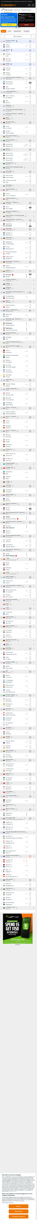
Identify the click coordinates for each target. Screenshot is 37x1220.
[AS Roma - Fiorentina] (18, 59)
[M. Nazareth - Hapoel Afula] (18, 403)
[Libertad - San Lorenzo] (18, 595)
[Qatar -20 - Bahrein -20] (18, 846)
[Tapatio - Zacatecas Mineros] (18, 517)
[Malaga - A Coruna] (18, 73)
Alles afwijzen (18, 1211)
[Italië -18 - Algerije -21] (18, 870)
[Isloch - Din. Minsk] (18, 127)
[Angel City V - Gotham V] (18, 814)
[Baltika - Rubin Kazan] (18, 667)
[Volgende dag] (33, 36)
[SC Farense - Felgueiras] (18, 631)
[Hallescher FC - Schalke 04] (18, 257)
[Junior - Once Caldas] (18, 207)
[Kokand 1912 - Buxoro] (18, 581)
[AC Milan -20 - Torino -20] (18, 459)
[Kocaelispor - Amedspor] (18, 778)
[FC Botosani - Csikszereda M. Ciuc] (18, 653)
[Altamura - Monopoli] (18, 435)
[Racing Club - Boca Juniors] (18, 82)
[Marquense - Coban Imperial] (18, 324)
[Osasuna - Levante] (18, 68)
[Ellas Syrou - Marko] (18, 315)
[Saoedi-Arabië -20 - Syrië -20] (18, 851)
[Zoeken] (29, 5)
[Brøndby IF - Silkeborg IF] (18, 233)
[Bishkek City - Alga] (18, 472)
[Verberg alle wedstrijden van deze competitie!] (34, 41)
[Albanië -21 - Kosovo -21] (18, 865)
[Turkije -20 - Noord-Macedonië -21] (18, 875)
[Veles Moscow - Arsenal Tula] (18, 686)
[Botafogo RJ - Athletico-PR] (18, 145)
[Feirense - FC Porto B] (18, 636)
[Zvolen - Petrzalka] (18, 732)
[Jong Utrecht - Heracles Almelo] (18, 545)
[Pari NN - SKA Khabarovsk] (18, 691)
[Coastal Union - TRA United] (18, 769)
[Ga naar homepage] (10, 5)
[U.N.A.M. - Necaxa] (18, 508)
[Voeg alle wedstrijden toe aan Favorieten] (1, 41)
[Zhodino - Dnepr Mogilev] (18, 132)
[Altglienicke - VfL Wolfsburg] (18, 242)
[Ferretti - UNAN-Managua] (18, 554)
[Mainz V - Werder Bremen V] (18, 266)
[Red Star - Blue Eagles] (18, 755)
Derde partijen (12, 1191)
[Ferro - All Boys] (18, 101)
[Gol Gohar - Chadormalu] (18, 371)
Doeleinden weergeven (18, 1216)
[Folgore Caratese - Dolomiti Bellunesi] (18, 412)
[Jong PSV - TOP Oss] (18, 540)
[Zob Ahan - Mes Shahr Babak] (18, 366)
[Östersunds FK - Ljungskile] (18, 893)
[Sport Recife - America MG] (18, 159)
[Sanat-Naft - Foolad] (18, 375)
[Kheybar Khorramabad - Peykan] (18, 356)
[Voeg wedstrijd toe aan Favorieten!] (1, 45)
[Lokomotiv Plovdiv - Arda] (18, 181)
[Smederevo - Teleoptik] (18, 718)
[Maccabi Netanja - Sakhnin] (18, 384)
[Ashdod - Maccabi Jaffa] (18, 393)
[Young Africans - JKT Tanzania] (18, 764)
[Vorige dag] (2, 36)
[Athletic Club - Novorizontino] (18, 154)
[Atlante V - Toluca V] (18, 531)
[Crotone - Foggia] (18, 440)
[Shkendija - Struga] (18, 568)
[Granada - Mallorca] (18, 746)
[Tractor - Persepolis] (18, 351)
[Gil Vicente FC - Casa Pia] (18, 622)
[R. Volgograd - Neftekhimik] (18, 681)
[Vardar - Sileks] (18, 563)
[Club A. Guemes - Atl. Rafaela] (18, 96)
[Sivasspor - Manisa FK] (18, 787)
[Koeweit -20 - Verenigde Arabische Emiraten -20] (18, 837)
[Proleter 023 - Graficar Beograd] (18, 714)
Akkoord (18, 1206)
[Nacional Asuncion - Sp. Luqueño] (18, 590)
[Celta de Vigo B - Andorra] (18, 741)
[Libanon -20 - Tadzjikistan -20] (18, 842)
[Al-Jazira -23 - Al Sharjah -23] (18, 823)
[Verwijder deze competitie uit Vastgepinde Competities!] (16, 41)
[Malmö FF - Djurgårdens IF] (18, 884)
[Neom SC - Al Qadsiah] (18, 700)
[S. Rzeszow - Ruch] (18, 613)
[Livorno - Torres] (18, 421)
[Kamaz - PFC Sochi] (18, 676)
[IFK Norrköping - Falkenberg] (18, 903)
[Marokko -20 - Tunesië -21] (18, 860)
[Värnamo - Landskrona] (18, 898)
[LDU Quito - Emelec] (18, 275)
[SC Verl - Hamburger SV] (18, 247)
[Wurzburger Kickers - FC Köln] (18, 252)
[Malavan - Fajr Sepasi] (18, 361)
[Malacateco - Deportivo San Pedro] (18, 329)
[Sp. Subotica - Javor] (18, 723)
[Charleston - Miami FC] (18, 801)
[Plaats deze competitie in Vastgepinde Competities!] (23, 78)
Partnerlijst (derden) (7, 1202)
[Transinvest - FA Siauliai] (18, 490)
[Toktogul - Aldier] (18, 477)
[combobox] (18, 36)
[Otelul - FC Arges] (18, 658)
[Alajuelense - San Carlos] (18, 224)
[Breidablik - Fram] (18, 338)
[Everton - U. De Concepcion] (18, 194)
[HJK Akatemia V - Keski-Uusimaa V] (18, 297)
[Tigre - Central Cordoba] (18, 87)
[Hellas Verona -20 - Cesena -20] (18, 454)
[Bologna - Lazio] (18, 54)
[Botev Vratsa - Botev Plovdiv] (18, 176)
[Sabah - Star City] (18, 499)
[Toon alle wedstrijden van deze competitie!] (34, 106)
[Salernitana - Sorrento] (18, 445)
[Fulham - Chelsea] (18, 45)
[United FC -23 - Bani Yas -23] (18, 828)
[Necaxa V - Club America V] (18, 526)
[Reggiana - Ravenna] (18, 426)
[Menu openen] (33, 5)
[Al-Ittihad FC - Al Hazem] (18, 705)
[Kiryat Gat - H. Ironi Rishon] (18, 398)
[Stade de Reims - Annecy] (18, 306)
